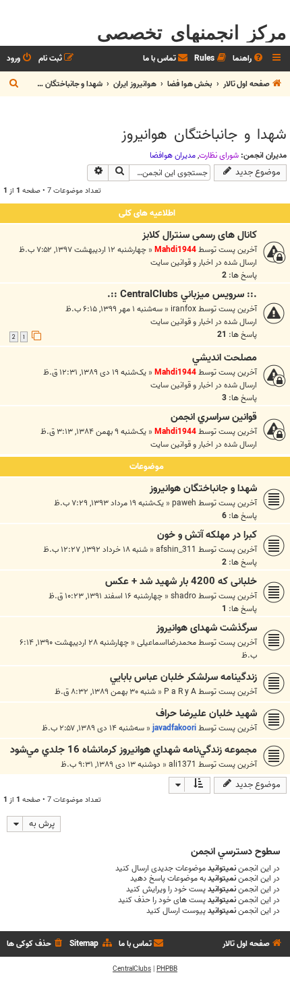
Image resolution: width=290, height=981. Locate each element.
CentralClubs (132, 968)
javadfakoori (174, 728)
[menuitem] (249, 59)
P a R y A (180, 691)
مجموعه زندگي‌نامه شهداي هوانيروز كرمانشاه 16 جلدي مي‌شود (133, 750)
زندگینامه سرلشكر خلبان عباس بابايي (183, 677)
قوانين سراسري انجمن (214, 417)
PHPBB (166, 968)
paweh (184, 503)
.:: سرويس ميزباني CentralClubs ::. (182, 294)
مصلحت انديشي (224, 358)
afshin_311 (176, 549)
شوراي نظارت (219, 155)
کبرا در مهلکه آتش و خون (207, 535)
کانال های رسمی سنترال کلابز (199, 235)
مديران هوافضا (173, 155)
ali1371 (182, 764)
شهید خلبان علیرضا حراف (206, 713)
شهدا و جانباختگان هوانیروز (203, 488)
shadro (183, 596)
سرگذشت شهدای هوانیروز (206, 628)
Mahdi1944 (175, 249)
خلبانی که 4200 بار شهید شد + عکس (181, 581)
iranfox (183, 309)
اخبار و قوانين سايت (181, 262)
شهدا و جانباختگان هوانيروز (204, 135)
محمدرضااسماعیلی (166, 642)
